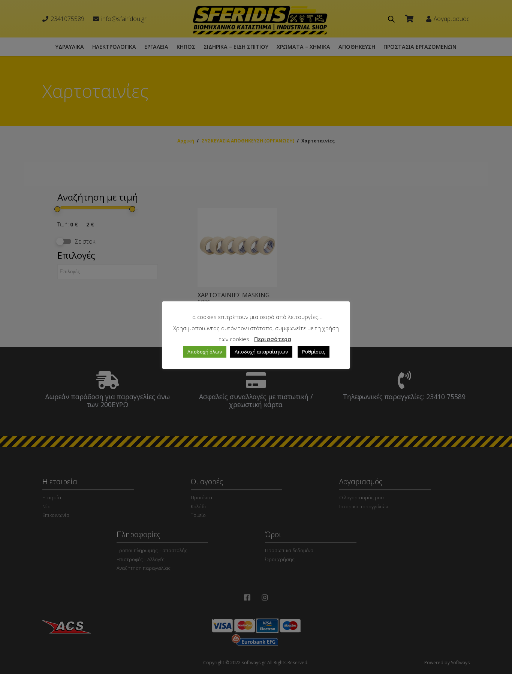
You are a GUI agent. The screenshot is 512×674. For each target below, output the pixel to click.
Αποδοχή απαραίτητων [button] (261, 351)
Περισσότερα (272, 339)
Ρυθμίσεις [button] (313, 351)
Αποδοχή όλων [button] (204, 351)
